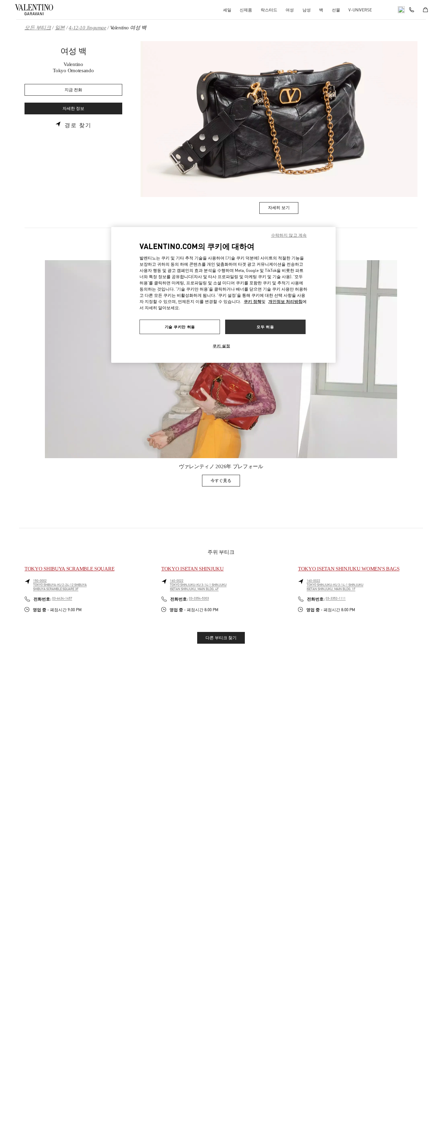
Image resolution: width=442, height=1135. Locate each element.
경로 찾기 (78, 125)
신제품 (246, 9)
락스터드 (269, 9)
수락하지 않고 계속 (289, 235)
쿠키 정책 (252, 301)
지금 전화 (73, 90)
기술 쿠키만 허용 (180, 326)
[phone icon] (411, 9)
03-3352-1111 (336, 598)
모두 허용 (265, 326)
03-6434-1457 (62, 598)
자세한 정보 (73, 108)
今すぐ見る (225, 481)
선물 (336, 9)
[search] (401, 9)
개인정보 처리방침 (285, 301)
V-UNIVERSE (360, 9)
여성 (290, 9)
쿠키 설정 (221, 345)
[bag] (425, 9)
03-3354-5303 (199, 598)
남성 (306, 9)
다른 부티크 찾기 (221, 637)
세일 (227, 9)
